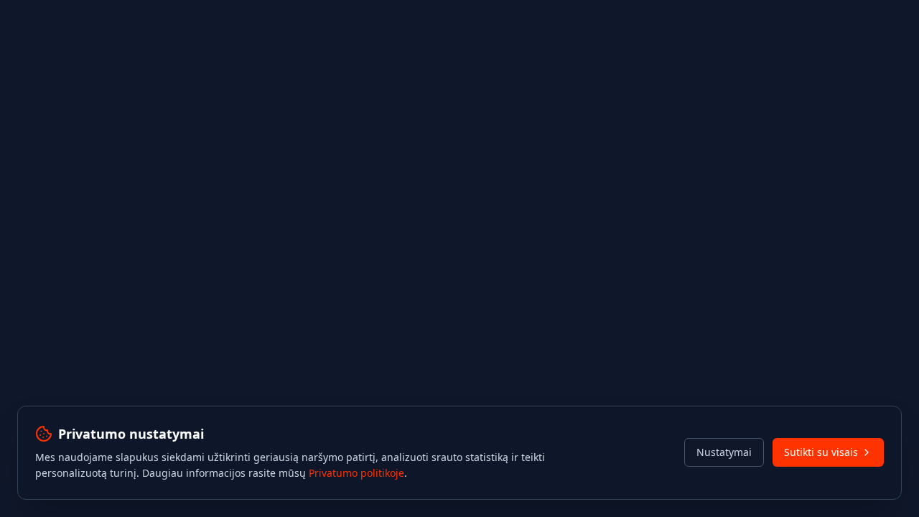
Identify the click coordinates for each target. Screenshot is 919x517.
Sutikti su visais (821, 452)
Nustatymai (724, 452)
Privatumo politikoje (356, 473)
